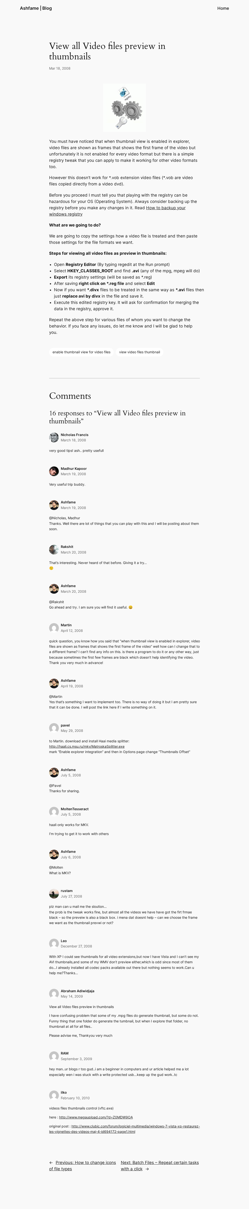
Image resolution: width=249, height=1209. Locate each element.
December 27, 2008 (76, 946)
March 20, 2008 (73, 552)
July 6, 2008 (71, 857)
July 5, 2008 (71, 775)
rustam (67, 891)
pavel (65, 725)
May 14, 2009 (72, 996)
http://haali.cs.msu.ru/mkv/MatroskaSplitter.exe (86, 746)
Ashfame (68, 502)
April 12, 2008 (72, 630)
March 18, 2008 (73, 440)
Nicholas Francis (75, 435)
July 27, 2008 (71, 896)
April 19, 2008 (72, 686)
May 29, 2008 (72, 730)
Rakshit (67, 547)
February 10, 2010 (75, 1098)
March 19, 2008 (73, 474)
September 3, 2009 (76, 1059)
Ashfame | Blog (36, 8)
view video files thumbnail (139, 352)
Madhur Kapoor (74, 468)
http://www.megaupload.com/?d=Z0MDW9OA (96, 1117)
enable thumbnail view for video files (81, 352)
